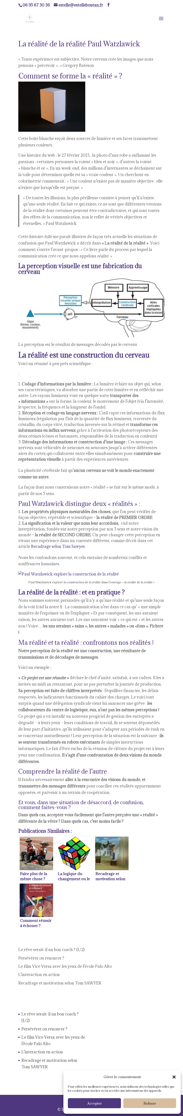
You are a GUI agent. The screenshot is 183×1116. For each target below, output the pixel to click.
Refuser (149, 1103)
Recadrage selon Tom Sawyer (58, 546)
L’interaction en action (39, 974)
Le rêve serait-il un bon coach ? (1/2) (51, 949)
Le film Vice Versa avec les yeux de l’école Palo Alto (65, 966)
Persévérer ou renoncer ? (41, 958)
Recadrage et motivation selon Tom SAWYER (59, 983)
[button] (174, 1077)
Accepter (94, 1103)
